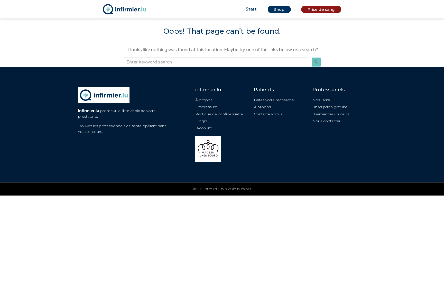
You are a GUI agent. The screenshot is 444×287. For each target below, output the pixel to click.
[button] (279, 9)
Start (251, 9)
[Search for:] (216, 62)
